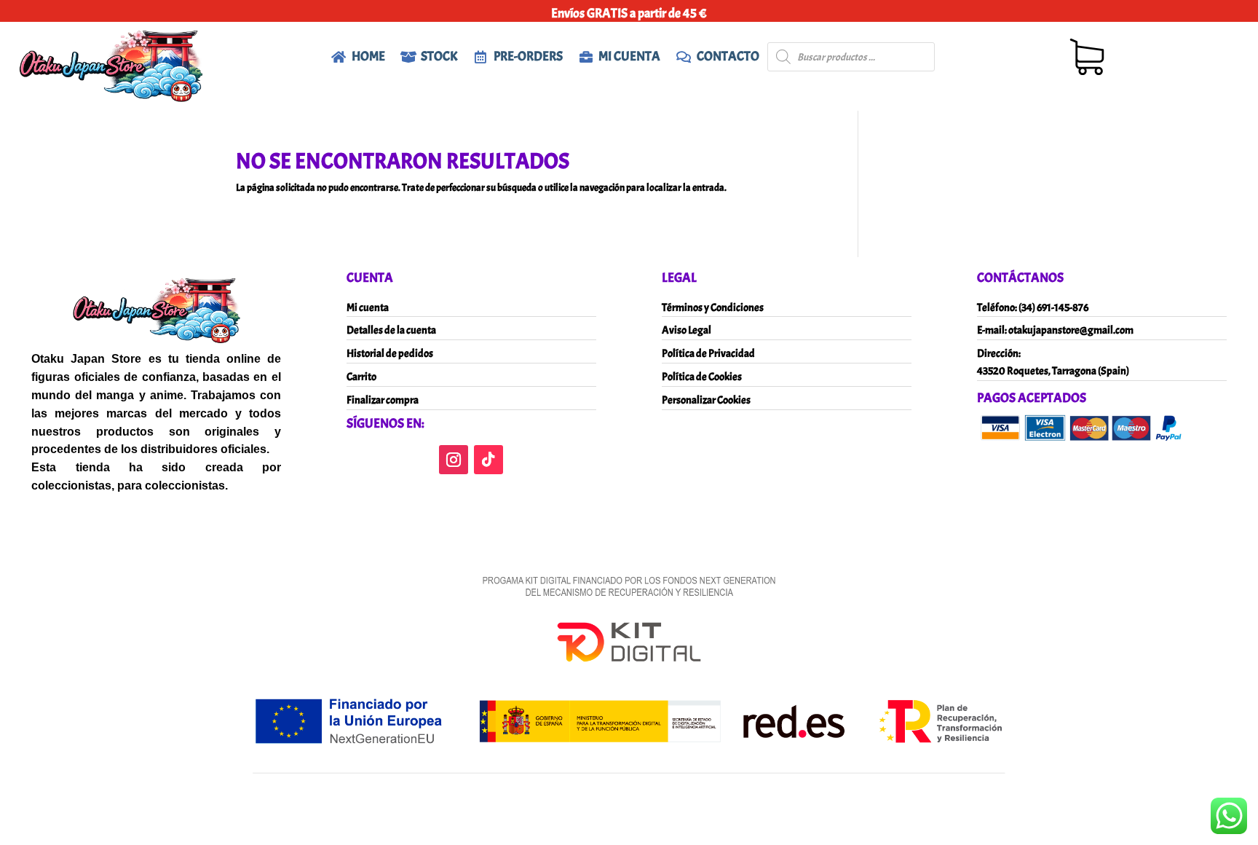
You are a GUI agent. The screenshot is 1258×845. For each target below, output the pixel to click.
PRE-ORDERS (528, 56)
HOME (368, 56)
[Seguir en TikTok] (488, 459)
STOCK (439, 56)
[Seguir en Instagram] (453, 459)
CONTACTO (728, 56)
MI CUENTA (629, 56)
